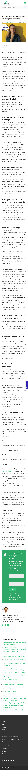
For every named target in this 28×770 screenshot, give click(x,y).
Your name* (12, 580)
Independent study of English (11, 682)
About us (4, 748)
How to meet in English (9, 691)
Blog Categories (9, 639)
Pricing (3, 729)
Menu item (6, 48)
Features (4, 727)
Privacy (4, 753)
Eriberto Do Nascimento (10, 22)
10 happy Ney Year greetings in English (14, 703)
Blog (3, 741)
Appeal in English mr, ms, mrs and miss (14, 672)
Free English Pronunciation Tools (10, 739)
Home (3, 724)
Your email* (12, 572)
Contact (4, 751)
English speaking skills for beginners (13, 684)
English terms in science (10, 647)
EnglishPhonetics (7, 471)
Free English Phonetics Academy (10, 736)
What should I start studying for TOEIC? (14, 656)
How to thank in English (10, 679)
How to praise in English (10, 654)
